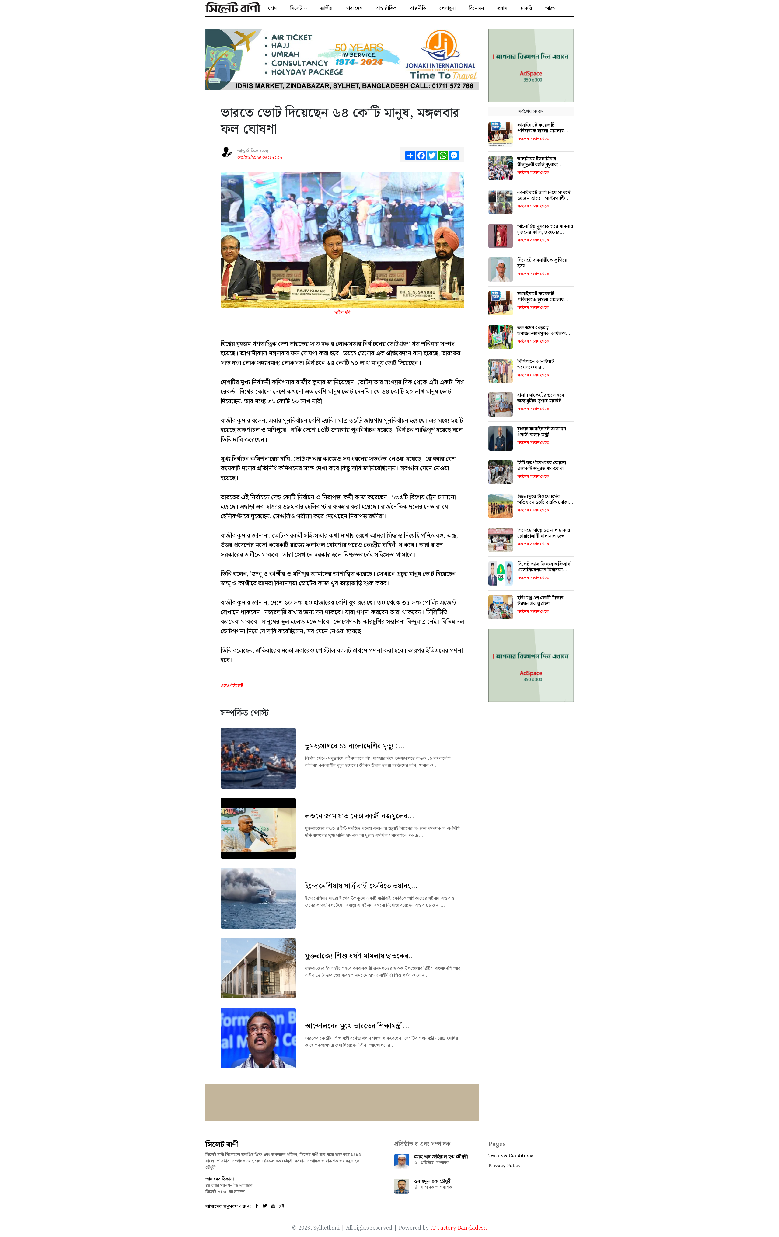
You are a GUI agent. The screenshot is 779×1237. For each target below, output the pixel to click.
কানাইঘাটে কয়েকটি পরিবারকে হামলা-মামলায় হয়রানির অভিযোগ (540, 131)
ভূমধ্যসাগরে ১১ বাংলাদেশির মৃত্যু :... (354, 746)
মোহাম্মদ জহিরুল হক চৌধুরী (441, 1157)
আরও (550, 8)
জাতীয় (326, 8)
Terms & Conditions (510, 1155)
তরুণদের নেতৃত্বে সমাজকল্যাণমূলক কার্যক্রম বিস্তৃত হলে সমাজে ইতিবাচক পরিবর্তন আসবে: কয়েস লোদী (544, 336)
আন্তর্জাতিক (386, 8)
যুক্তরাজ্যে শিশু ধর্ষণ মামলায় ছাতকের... (360, 956)
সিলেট (296, 8)
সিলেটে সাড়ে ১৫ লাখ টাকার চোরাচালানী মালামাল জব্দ (543, 533)
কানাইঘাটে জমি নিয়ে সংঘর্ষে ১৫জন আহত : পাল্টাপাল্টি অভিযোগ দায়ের (543, 198)
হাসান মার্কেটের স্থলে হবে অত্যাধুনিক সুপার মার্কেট (540, 398)
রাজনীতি (418, 8)
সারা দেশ (354, 8)
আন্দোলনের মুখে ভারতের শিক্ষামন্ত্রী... (357, 1026)
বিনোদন (476, 8)
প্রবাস (502, 8)
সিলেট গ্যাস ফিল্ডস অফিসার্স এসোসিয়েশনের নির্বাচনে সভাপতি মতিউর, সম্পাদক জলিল (543, 573)
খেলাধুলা (447, 8)
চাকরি (526, 8)
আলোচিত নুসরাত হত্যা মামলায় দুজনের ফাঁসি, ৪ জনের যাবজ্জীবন (545, 232)
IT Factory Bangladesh (458, 1228)
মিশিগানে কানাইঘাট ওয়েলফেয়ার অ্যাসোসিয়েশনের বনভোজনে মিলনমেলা (544, 370)
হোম (272, 8)
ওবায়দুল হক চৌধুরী (433, 1181)
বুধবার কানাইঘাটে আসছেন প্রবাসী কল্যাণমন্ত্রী (541, 432)
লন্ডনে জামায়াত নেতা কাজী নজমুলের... (359, 816)
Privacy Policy (504, 1165)
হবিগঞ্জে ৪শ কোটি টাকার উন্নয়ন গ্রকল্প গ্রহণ (540, 601)
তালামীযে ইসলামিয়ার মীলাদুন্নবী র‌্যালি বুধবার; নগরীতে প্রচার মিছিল (537, 164)
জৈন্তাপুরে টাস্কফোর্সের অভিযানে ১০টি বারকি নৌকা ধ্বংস (543, 502)
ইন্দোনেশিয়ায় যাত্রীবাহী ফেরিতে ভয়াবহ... (361, 886)
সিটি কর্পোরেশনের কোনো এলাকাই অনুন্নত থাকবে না (541, 465)
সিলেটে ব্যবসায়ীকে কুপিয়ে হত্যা (542, 263)
